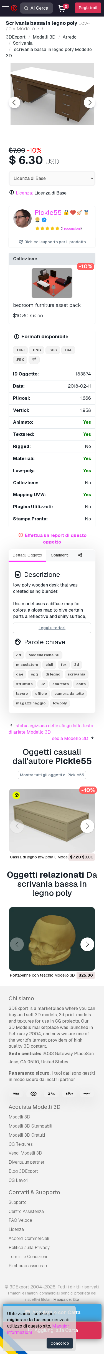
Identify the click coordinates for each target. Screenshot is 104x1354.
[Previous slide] (14, 102)
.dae (68, 350)
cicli (49, 664)
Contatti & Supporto (34, 1192)
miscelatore (27, 664)
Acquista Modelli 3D (34, 1106)
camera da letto (69, 693)
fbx (64, 664)
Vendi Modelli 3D (25, 1153)
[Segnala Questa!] (87, 845)
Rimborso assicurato (29, 1266)
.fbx (20, 359)
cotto (81, 684)
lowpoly (60, 703)
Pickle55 (48, 212)
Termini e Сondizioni (28, 1257)
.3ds (53, 350)
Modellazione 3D (44, 655)
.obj (20, 350)
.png (36, 350)
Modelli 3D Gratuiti (27, 1135)
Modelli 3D (19, 1117)
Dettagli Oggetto (27, 555)
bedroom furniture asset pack (47, 305)
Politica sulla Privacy (29, 1247)
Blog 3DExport (23, 1171)
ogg (34, 674)
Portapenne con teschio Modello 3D (42, 975)
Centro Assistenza (26, 1211)
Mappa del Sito (66, 1299)
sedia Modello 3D (70, 738)
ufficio (41, 693)
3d (76, 664)
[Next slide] (89, 102)
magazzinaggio (30, 703)
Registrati (88, 7)
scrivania (76, 674)
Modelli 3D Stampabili (30, 1126)
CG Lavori (18, 1180)
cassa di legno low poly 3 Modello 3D (44, 857)
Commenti (60, 555)
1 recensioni (71, 228)
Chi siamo (21, 998)
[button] (87, 826)
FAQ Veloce (20, 1220)
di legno (52, 674)
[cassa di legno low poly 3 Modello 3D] (52, 821)
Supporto (18, 1202)
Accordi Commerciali (29, 1238)
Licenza (16, 1229)
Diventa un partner (27, 1162)
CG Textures (21, 1144)
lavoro (22, 693)
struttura (24, 684)
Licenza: (24, 193)
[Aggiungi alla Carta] (75, 845)
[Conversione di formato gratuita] (34, 360)
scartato (60, 684)
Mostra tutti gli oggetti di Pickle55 (52, 774)
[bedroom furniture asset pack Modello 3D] (52, 283)
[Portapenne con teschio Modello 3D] (52, 939)
